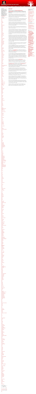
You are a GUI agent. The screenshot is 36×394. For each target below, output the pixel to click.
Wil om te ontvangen (3, 365)
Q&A (1, 263)
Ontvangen (2, 234)
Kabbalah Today (2, 159)
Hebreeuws (2, 133)
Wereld (29, 55)
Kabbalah (30, 42)
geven (30, 39)
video (29, 53)
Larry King (2, 177)
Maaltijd (2, 193)
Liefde (29, 46)
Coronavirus (2, 59)
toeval (1, 319)
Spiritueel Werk (2, 295)
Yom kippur (2, 371)
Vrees (1, 346)
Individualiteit (2, 142)
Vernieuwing (2, 334)
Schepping (2, 278)
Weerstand (2, 357)
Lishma (2, 187)
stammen (2, 298)
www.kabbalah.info (14, 50)
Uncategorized (2, 324)
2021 (1, 19)
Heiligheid (2, 134)
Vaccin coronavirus (3, 325)
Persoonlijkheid (2, 248)
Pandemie (2, 243)
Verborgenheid (2, 329)
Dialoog (2, 74)
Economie (2, 80)
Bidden (2, 45)
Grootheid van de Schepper (4, 129)
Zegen (1, 372)
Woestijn (2, 366)
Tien (1, 316)
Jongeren (2, 154)
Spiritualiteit (30, 49)
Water (1, 355)
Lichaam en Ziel (2, 182)
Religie (2, 269)
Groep (1, 127)
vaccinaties (2, 326)
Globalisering (2, 123)
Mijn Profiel (10, 6)
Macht (1, 197)
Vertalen (2, 336)
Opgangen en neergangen (3, 238)
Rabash (2, 264)
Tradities (2, 321)
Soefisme (2, 288)
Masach (2, 204)
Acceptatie (2, 22)
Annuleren (2, 32)
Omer (1, 228)
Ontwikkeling (2, 235)
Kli (1, 171)
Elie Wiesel (2, 89)
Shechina (2, 284)
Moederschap (2, 213)
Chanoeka (2, 53)
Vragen (2, 344)
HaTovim (2, 132)
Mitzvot (2, 212)
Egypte (2, 87)
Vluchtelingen (2, 341)
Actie (1, 23)
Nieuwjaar (2, 224)
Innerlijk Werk (2, 143)
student (2, 303)
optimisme (2, 239)
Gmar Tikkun (2, 124)
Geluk (1, 112)
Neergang (2, 220)
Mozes (2, 214)
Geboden (2, 103)
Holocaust (2, 137)
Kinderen (30, 45)
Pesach (2, 249)
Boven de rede (2, 50)
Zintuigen (2, 380)
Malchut (2, 199)
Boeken (2, 49)
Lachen (2, 176)
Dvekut (2, 79)
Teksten (2, 310)
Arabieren (2, 34)
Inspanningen (2, 144)
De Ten (2, 69)
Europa (2, 93)
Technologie (2, 308)
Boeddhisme (2, 48)
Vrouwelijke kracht (3, 351)
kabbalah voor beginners (3, 160)
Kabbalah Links (18, 6)
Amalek (2, 29)
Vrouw (1, 350)
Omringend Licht (2, 229)
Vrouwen (2, 352)
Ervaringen (2, 92)
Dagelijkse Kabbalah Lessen (4, 65)
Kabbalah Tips (2, 158)
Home (6, 6)
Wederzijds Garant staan (3, 356)
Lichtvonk (2, 184)
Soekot (2, 289)
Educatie (2, 81)
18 (2, 389)
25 (2, 390)
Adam (1, 24)
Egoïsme (32, 37)
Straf (1, 300)
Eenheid (29, 37)
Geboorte (2, 104)
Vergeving (2, 331)
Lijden (30, 46)
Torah (1, 320)
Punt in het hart (2, 262)
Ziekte (1, 377)
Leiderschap (2, 178)
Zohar (1, 382)
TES (1, 314)
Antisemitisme (2, 33)
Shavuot (2, 283)
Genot (1, 116)
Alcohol (2, 27)
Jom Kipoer (2, 153)
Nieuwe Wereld (2, 223)
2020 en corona (2, 18)
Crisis (1, 64)
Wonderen (2, 367)
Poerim (2, 253)
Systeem (2, 305)
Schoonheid (2, 279)
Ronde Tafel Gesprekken (3, 273)
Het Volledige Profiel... (3, 16)
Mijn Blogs (14, 6)
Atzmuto (2, 40)
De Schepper (2, 68)
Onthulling (2, 233)
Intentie (2, 147)
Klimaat (2, 172)
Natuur (2, 218)
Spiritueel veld (2, 294)
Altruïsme (2, 28)
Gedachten (2, 105)
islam (1, 149)
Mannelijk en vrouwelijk (3, 202)
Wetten (2, 362)
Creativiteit (2, 63)
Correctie (2, 60)
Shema (2, 285)
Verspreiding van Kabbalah (3, 335)
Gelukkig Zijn (2, 113)
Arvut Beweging (2, 38)
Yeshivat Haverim (3, 370)
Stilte (1, 299)
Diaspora (2, 75)
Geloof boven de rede (3, 111)
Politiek (2, 254)
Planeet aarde (2, 252)
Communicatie (2, 55)
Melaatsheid (2, 207)
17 (1, 389)
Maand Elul (2, 194)
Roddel (2, 272)
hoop (1, 138)
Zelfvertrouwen (2, 375)
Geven (2, 118)
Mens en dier (2, 209)
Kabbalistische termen (3, 166)
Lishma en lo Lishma (3, 188)
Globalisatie (2, 122)
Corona (2, 58)
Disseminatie (2, 76)
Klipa (1, 173)
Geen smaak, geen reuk (27, 6)
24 (1, 390)
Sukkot (2, 304)
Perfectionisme (2, 247)
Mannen (2, 203)
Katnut (1, 167)
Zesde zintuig (2, 376)
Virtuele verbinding (3, 339)
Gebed (29, 39)
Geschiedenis (2, 117)
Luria (1, 192)
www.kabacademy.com (23, 63)
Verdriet (2, 330)
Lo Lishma (2, 189)
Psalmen (2, 259)
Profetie (2, 257)
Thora (1, 315)
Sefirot (1, 280)
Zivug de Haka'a (2, 381)
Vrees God (22, 6)
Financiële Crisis (2, 100)
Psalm (1, 258)
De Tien (2, 70)
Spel (1, 290)
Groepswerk (2, 128)
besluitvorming (2, 43)
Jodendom (2, 152)
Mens (1, 208)
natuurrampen (2, 219)
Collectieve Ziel (2, 54)
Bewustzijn (2, 44)
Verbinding (29, 52)
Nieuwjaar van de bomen (3, 225)
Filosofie (2, 99)
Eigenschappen (2, 88)
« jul (1, 391)
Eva (1, 94)
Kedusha (2, 168)
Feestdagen (2, 98)
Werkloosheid (2, 360)
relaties (2, 268)
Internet (2, 148)
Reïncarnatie (2, 267)
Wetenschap (2, 361)
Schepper (31, 47)
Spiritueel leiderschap (3, 293)
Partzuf (2, 244)
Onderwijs (2, 230)
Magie (1, 198)
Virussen (2, 340)
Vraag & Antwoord (30, 54)
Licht (1, 183)
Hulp (1, 139)
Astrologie (2, 39)
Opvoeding (2, 240)
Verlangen (33, 52)
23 (6, 389)
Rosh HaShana (2, 274)
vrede (1, 345)
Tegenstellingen (2, 309)
